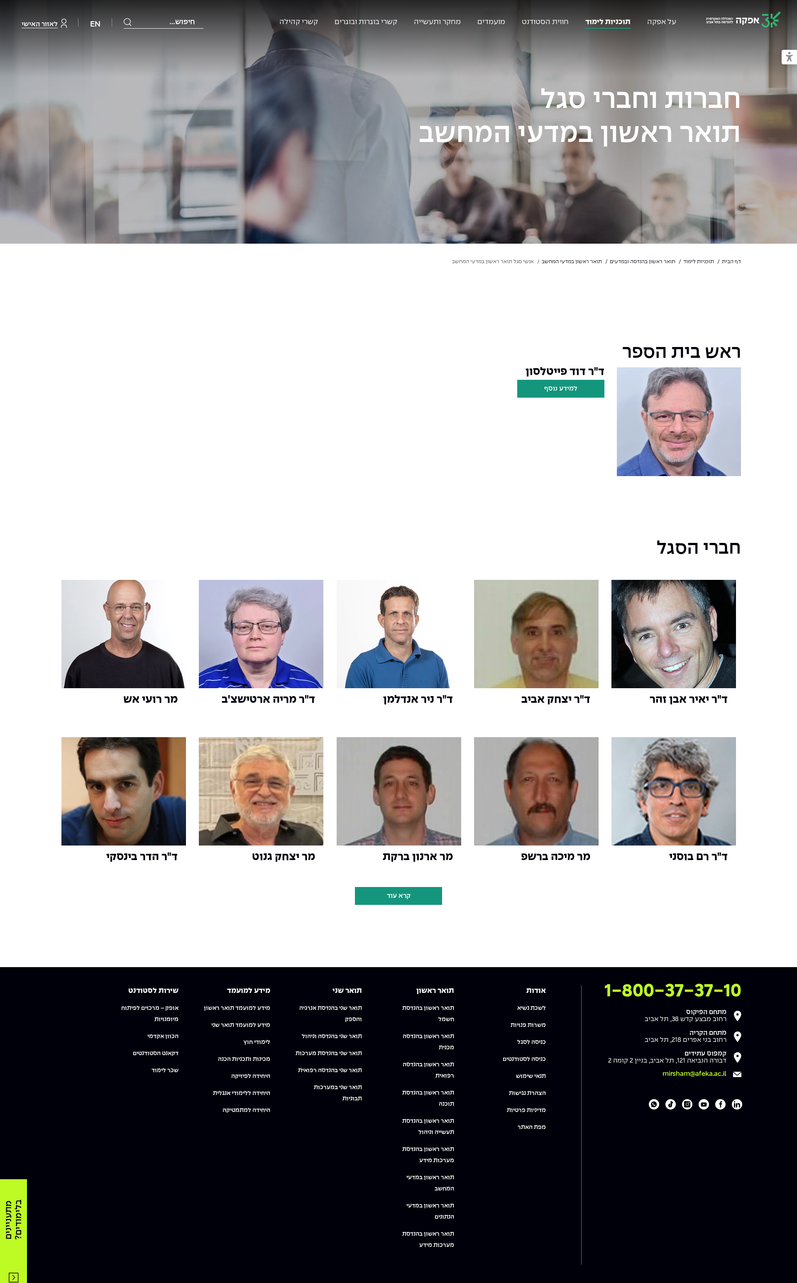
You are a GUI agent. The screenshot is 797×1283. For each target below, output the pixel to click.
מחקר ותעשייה (437, 22)
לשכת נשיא (531, 1008)
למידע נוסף (560, 389)
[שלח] (128, 22)
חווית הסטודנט (545, 22)
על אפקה (661, 22)
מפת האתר (532, 1127)
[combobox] (163, 22)
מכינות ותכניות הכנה (244, 1059)
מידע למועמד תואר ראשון (237, 1008)
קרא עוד (399, 896)
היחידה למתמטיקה (246, 1110)
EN (95, 24)
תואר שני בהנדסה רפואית (330, 1070)
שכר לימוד (165, 1070)
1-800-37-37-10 (672, 991)
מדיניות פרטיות (526, 1110)
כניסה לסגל (531, 1042)
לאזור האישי (40, 24)
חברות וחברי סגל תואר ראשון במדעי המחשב (580, 117)
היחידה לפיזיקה (250, 1076)
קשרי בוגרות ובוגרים (366, 22)
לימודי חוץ (256, 1042)
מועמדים (491, 22)
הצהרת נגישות (527, 1093)
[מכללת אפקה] (743, 21)
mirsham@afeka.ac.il (694, 1074)
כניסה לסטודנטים (524, 1059)
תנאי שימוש (531, 1076)
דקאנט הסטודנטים (155, 1053)
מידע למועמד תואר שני (240, 1025)
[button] (789, 57)
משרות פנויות (528, 1025)
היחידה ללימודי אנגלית (241, 1093)
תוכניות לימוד (608, 22)
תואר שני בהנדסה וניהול (332, 1036)
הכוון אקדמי (162, 1036)
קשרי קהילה (298, 22)
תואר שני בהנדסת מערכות (329, 1053)
